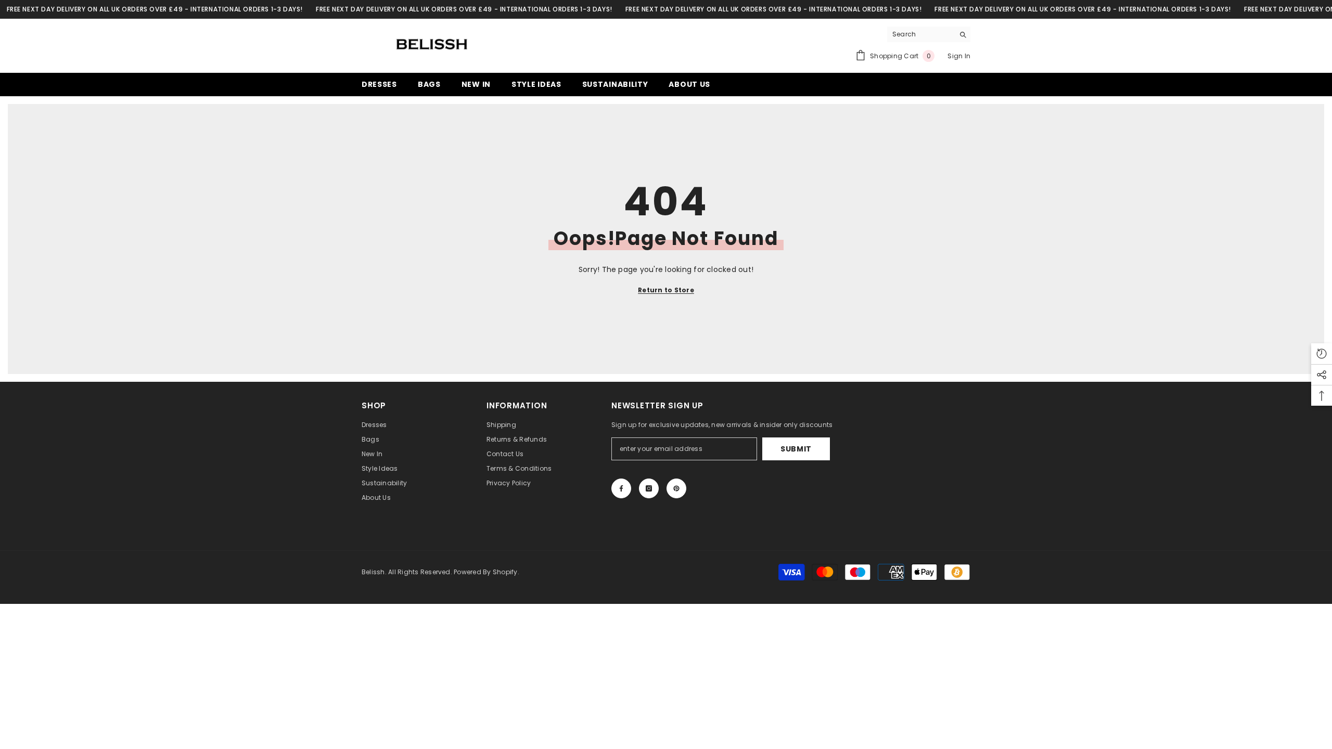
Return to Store (666, 290)
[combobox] (920, 34)
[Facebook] (621, 488)
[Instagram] (649, 488)
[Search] (928, 35)
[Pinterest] (676, 488)
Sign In (958, 55)
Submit (796, 449)
